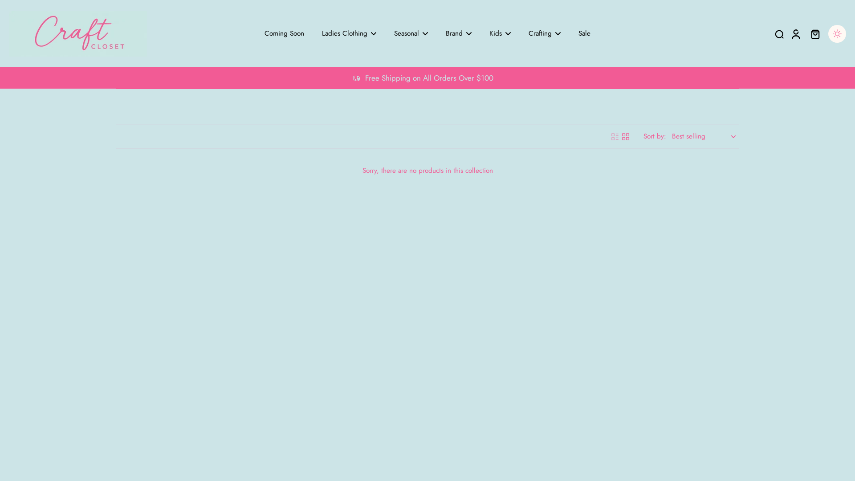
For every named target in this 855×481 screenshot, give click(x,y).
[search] (779, 34)
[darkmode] (837, 34)
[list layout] (615, 136)
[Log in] (795, 34)
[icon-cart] (815, 34)
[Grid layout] (625, 136)
